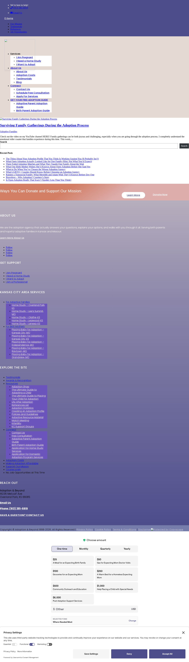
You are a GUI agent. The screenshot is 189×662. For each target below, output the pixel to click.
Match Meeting (20, 420)
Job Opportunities (18, 32)
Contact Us (23, 89)
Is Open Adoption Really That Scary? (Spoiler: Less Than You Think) (38, 180)
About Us (15, 68)
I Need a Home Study (28, 61)
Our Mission (16, 24)
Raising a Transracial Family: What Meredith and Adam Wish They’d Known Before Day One (50, 174)
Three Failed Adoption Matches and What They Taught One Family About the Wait (45, 164)
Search (3, 142)
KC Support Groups (23, 426)
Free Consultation (22, 435)
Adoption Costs (25, 75)
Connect (15, 85)
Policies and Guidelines (25, 414)
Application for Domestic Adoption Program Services (27, 455)
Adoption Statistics (23, 408)
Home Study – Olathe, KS (26, 317)
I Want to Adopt (25, 64)
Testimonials (16, 26)
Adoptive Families (8, 131)
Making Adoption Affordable (22, 463)
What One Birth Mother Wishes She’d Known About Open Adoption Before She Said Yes (48, 166)
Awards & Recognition (18, 380)
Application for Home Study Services (27, 449)
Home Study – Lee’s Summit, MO (28, 312)
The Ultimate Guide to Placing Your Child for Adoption (29, 397)
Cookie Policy (103, 529)
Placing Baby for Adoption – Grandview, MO (28, 356)
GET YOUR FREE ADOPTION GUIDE (29, 100)
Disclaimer (144, 529)
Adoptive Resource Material (27, 417)
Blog (19, 82)
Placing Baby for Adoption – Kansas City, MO (28, 331)
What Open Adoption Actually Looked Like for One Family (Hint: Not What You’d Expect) (49, 161)
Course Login (13, 469)
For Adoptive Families (18, 302)
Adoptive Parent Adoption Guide (27, 440)
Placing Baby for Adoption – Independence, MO (28, 343)
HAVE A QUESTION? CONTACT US (22, 515)
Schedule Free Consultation (32, 93)
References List (20, 405)
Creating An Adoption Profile (28, 411)
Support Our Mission (17, 466)
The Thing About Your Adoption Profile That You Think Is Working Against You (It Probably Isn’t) (52, 158)
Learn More (133, 195)
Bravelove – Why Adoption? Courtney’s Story (27, 177)
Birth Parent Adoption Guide (33, 110)
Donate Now (160, 194)
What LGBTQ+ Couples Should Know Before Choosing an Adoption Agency (42, 172)
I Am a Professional (16, 282)
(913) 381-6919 (20, 7)
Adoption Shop (20, 386)
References (15, 29)
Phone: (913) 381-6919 (14, 508)
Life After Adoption (22, 402)
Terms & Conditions (124, 529)
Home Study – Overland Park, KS (28, 306)
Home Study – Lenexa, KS (26, 323)
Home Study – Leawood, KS (27, 320)
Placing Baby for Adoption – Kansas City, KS (28, 337)
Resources (12, 383)
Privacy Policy (85, 529)
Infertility (16, 423)
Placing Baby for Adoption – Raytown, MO (28, 349)
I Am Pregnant (24, 57)
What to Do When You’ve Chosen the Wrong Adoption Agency (35, 169)
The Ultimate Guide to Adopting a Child (24, 391)
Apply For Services (27, 96)
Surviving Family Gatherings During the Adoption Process (44, 125)
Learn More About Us (12, 238)
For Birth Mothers (15, 326)
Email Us (17, 13)
